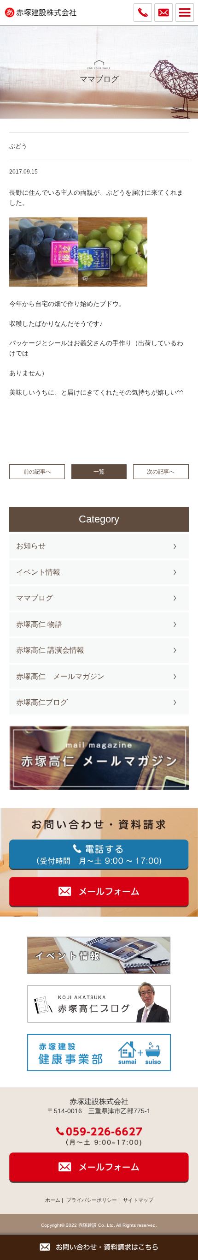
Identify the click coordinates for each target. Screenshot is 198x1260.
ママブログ (34, 598)
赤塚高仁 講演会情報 (50, 650)
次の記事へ (161, 471)
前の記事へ (37, 471)
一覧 (99, 471)
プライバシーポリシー (91, 1200)
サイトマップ (138, 1200)
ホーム (52, 1200)
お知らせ (31, 546)
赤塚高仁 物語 (39, 624)
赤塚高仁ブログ (42, 702)
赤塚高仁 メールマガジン (60, 676)
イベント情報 (38, 572)
